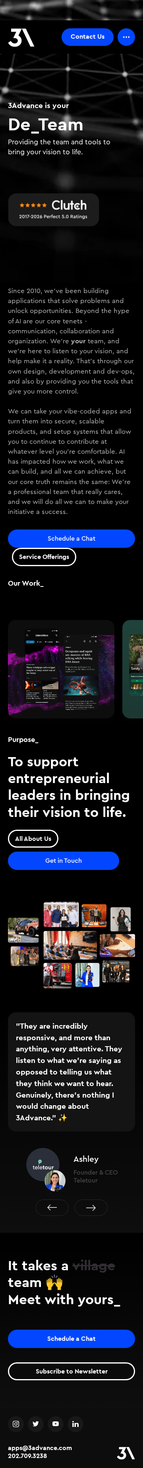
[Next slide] (91, 1207)
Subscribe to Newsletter (72, 1371)
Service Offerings (44, 557)
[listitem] (61, 673)
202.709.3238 (27, 1456)
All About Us (33, 838)
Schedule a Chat (71, 538)
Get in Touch (63, 861)
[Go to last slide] (52, 1207)
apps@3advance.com (40, 1448)
